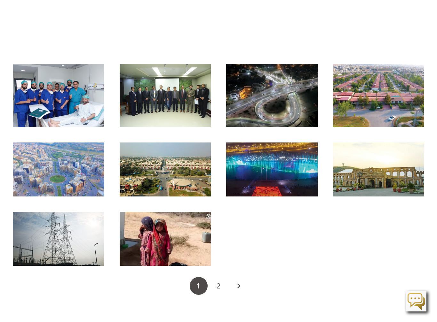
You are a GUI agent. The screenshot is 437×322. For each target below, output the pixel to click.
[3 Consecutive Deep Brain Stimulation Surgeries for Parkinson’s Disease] (58, 95)
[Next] (238, 286)
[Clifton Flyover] (272, 95)
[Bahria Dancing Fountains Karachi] (272, 169)
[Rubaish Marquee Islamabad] (379, 169)
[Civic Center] (58, 169)
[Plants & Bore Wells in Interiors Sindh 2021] (165, 239)
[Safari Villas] (165, 169)
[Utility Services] (58, 239)
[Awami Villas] (379, 95)
